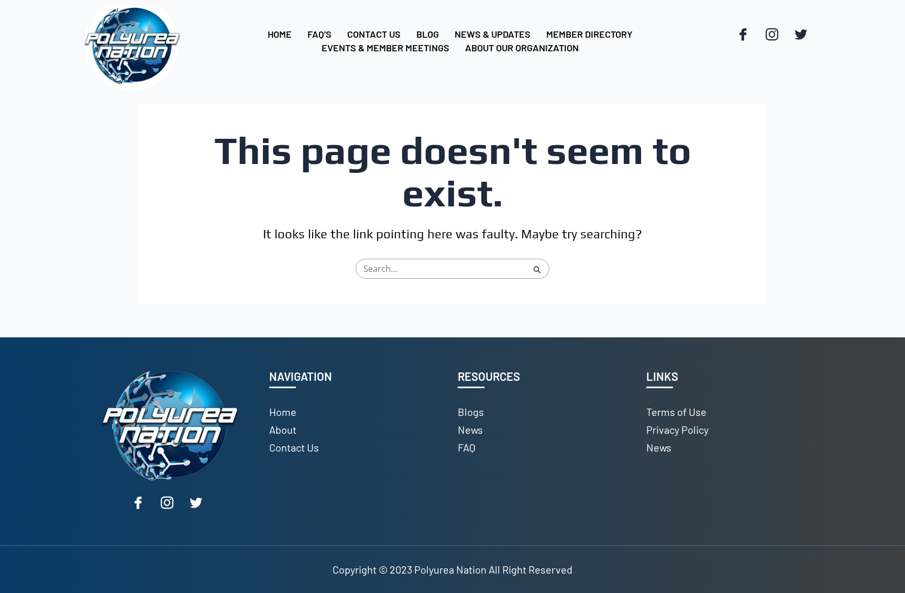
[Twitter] (800, 35)
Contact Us (374, 34)
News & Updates (493, 34)
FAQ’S (319, 34)
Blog (427, 34)
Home (280, 34)
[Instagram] (771, 35)
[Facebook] (743, 35)
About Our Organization (522, 47)
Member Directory (589, 34)
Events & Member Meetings (385, 47)
